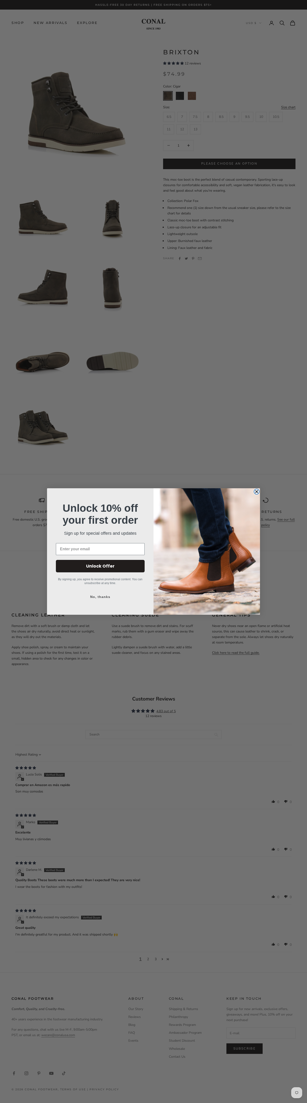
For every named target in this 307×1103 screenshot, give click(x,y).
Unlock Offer (100, 566)
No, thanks (100, 597)
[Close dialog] (256, 491)
